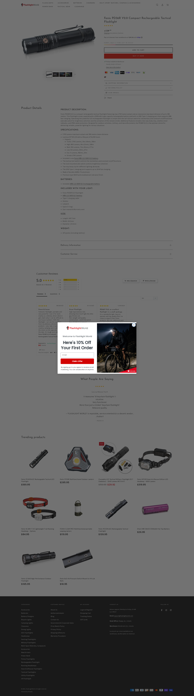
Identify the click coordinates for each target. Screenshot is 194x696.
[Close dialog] (134, 325)
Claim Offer (77, 361)
